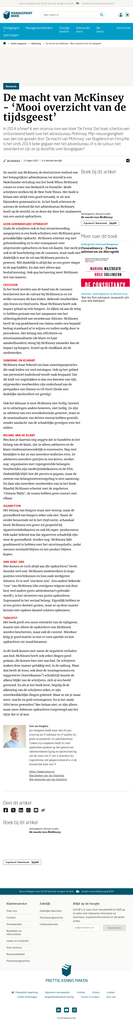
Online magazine (18, 43)
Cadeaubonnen (49, 924)
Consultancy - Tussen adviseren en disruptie (100, 250)
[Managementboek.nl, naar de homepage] (17, 18)
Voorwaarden (14, 924)
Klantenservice (16, 903)
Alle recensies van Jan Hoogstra (48, 779)
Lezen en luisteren (17, 940)
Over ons (11, 910)
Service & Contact (90, 997)
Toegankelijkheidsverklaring (59, 997)
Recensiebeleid (15, 954)
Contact (11, 917)
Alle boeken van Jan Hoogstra (46, 775)
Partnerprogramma (18, 960)
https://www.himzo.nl (41, 771)
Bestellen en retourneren (14, 932)
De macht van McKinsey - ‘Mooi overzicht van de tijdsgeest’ (74, 43)
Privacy (96, 992)
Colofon (81, 992)
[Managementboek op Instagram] (74, 1010)
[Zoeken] (102, 15)
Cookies (111, 992)
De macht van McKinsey (97, 217)
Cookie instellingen (27, 997)
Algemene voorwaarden (57, 992)
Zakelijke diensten (51, 910)
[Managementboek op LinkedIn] (58, 1010)
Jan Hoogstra (13, 160)
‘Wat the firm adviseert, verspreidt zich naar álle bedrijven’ (105, 299)
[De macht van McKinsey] (92, 193)
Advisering (36, 43)
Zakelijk (45, 903)
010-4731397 (124, 28)
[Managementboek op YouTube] (66, 1010)
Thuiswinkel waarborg (26, 992)
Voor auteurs (14, 947)
